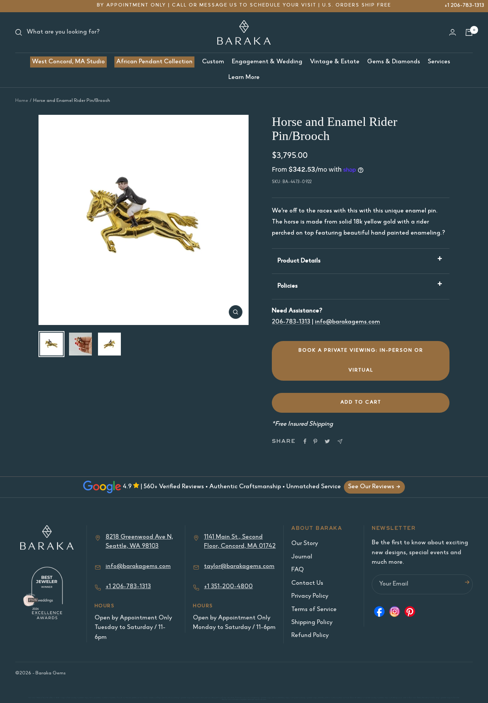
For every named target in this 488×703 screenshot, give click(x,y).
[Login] (452, 32)
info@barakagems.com (347, 322)
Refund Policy (310, 635)
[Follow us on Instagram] (394, 613)
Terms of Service (314, 609)
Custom (213, 62)
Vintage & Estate (335, 62)
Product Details (299, 261)
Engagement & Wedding (267, 62)
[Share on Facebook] (305, 441)
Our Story (304, 544)
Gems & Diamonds (393, 62)
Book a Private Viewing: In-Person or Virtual (361, 360)
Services (439, 62)
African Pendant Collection (154, 62)
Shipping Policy (311, 622)
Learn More (244, 77)
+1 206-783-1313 (464, 5)
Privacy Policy (309, 596)
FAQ (297, 570)
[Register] (467, 584)
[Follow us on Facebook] (379, 613)
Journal (301, 557)
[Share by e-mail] (339, 441)
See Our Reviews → (374, 487)
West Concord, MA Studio (68, 62)
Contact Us (307, 583)
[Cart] (469, 32)
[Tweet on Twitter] (327, 441)
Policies (288, 286)
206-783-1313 (291, 322)
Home (21, 100)
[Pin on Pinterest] (315, 441)
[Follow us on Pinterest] (409, 613)
